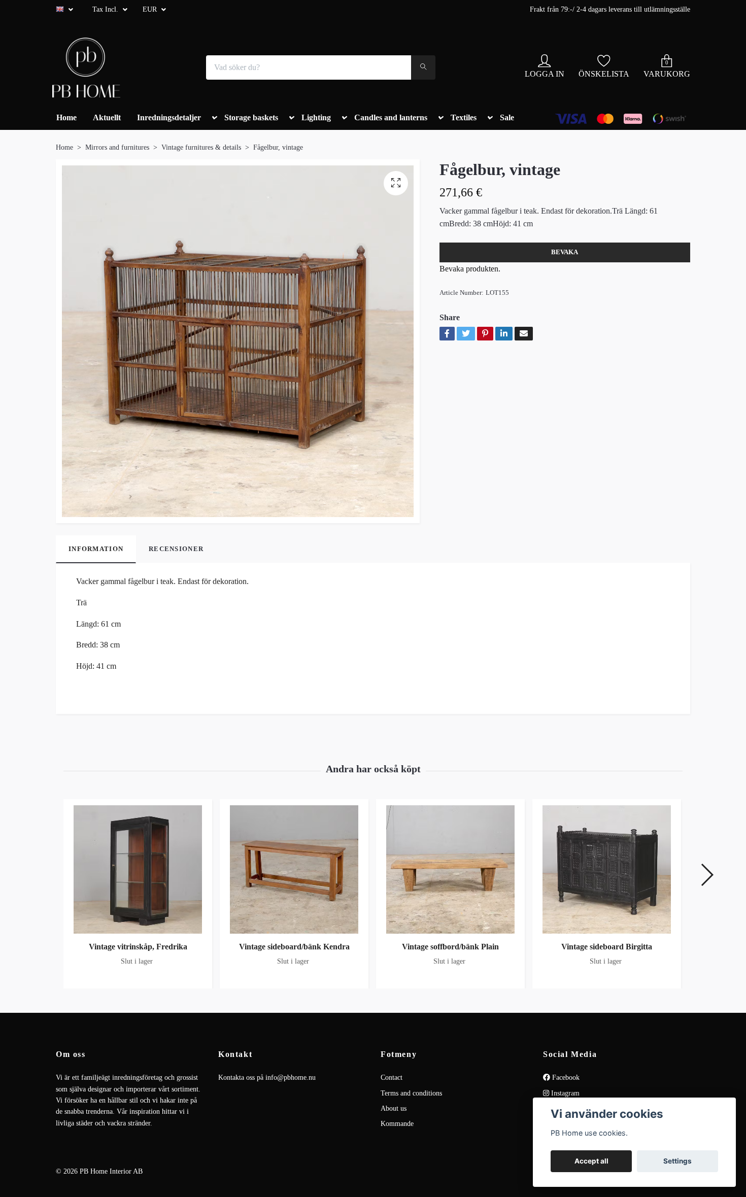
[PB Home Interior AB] (86, 67)
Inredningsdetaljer (169, 117)
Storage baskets (251, 117)
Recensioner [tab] (176, 549)
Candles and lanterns (390, 117)
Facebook (565, 1077)
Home (66, 117)
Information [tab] (96, 549)
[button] (212, 122)
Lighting (316, 117)
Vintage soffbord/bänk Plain (450, 946)
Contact (391, 1077)
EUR (151, 9)
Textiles (464, 117)
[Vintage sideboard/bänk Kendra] (294, 869)
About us (393, 1108)
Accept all (591, 1161)
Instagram (564, 1093)
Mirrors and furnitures (117, 147)
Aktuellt (107, 117)
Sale (507, 117)
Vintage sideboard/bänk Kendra (294, 946)
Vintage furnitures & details (201, 147)
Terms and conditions (411, 1093)
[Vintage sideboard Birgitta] (606, 869)
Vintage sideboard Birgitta (606, 946)
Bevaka (564, 252)
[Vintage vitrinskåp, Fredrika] (138, 869)
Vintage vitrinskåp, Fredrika (138, 946)
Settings (677, 1161)
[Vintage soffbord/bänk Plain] (450, 869)
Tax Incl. (106, 9)
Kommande (397, 1123)
